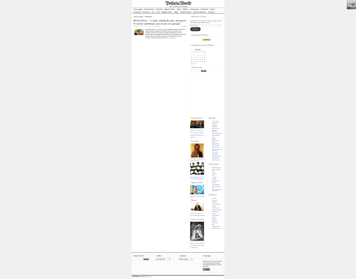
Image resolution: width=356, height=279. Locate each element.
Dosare (212, 9)
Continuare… (173, 37)
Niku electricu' (215, 145)
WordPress (148, 276)
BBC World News (216, 168)
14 (200, 57)
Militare (185, 9)
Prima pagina (138, 9)
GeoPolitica (204, 9)
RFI (213, 224)
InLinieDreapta (216, 135)
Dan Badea (215, 123)
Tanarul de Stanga (216, 156)
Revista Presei (149, 9)
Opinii (179, 9)
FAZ (213, 175)
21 (200, 59)
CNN (213, 171)
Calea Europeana (216, 204)
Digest (176, 12)
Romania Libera (216, 226)
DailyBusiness (215, 211)
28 (200, 61)
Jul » (195, 63)
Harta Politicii (215, 128)
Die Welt (214, 173)
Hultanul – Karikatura (214, 130)
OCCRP (214, 179)
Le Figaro (214, 177)
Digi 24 (214, 213)
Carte (158, 12)
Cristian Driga (215, 121)
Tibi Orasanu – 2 (216, 160)
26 (195, 61)
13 (198, 57)
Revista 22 (214, 222)
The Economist (216, 184)
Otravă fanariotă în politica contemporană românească (197, 178)
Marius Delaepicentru (215, 139)
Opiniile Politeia (185, 12)
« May (191, 63)
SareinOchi (215, 154)
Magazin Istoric (167, 12)
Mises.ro (214, 142)
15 (202, 57)
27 (198, 61)
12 (195, 57)
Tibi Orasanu (215, 158)
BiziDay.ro (214, 202)
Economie (146, 12)
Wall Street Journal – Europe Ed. (217, 190)
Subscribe (195, 29)
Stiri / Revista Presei (156, 26)
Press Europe (215, 181)
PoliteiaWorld (178, 3)
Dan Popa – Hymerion (215, 125)
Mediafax (214, 221)
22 (202, 59)
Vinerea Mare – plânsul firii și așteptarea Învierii (197, 159)
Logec (213, 137)
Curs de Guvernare (216, 209)
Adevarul (214, 198)
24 (191, 61)
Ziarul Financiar (216, 228)
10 (191, 57)
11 (193, 57)
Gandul (214, 217)
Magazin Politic (169, 9)
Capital (214, 206)
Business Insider (216, 169)
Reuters (214, 182)
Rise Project (215, 152)
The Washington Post (216, 186)
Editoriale (159, 9)
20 (198, 59)
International (194, 9)
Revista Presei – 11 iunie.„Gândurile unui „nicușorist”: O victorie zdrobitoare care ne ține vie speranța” (160, 22)
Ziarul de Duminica (199, 12)
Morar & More (215, 144)
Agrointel (214, 200)
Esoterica (211, 12)
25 (193, 61)
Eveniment (137, 12)
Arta (152, 12)
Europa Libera (215, 215)
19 (195, 59)
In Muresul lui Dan (217, 133)
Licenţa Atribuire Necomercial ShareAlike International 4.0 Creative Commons (212, 264)
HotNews (214, 219)
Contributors (215, 208)
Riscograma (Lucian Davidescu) (217, 150)
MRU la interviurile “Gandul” (197, 196)
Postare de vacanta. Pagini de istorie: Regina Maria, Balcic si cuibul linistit (197, 245)
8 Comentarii (184, 26)
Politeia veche (215, 147)
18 (193, 59)
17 (191, 59)
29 (202, 61)
